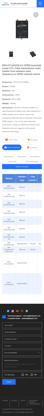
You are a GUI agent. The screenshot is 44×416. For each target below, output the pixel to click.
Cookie (5, 400)
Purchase (32, 140)
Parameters (21, 157)
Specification (9, 157)
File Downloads (12, 147)
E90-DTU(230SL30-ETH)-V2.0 (9, 250)
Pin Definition (35, 157)
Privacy (14, 400)
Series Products (22, 167)
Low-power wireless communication (35, 402)
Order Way (12, 162)
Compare (32, 147)
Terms (23, 400)
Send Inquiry (11, 140)
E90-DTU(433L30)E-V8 (9, 237)
